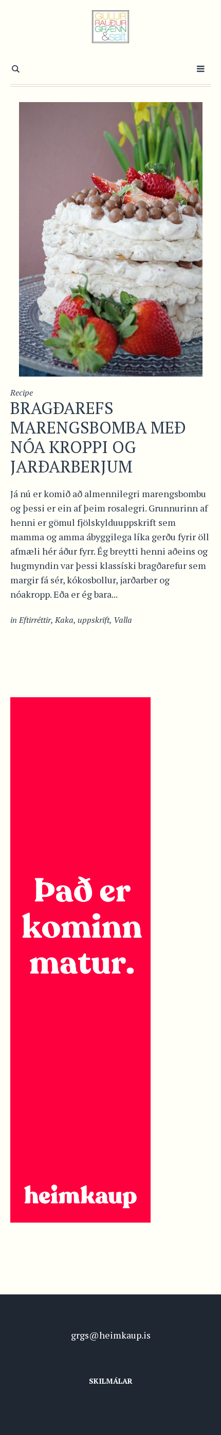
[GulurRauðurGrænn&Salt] (111, 26)
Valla (123, 619)
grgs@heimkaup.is (111, 1335)
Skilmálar (111, 1381)
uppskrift (93, 619)
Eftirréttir (35, 619)
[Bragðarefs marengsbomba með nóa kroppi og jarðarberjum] (110, 238)
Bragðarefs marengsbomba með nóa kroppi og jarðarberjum (98, 437)
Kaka (64, 619)
